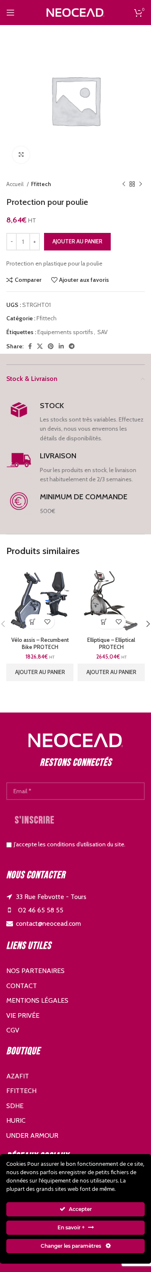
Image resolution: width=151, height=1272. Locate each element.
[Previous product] (124, 184)
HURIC (16, 1120)
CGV (12, 1030)
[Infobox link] (75, 422)
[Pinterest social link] (50, 346)
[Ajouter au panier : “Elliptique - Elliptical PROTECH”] (103, 621)
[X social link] (39, 346)
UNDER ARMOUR (32, 1135)
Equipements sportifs (65, 332)
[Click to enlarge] (21, 154)
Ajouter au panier (77, 241)
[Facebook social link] (30, 346)
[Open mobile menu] (10, 12)
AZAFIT (17, 1076)
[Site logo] (75, 11)
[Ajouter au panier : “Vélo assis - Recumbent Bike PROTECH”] (32, 621)
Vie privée (22, 1015)
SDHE (14, 1106)
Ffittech (41, 184)
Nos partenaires (35, 971)
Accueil (15, 184)
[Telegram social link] (71, 346)
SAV (102, 332)
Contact (21, 986)
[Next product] (140, 184)
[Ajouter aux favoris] (47, 621)
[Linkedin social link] (61, 346)
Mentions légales (37, 1000)
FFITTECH (21, 1091)
